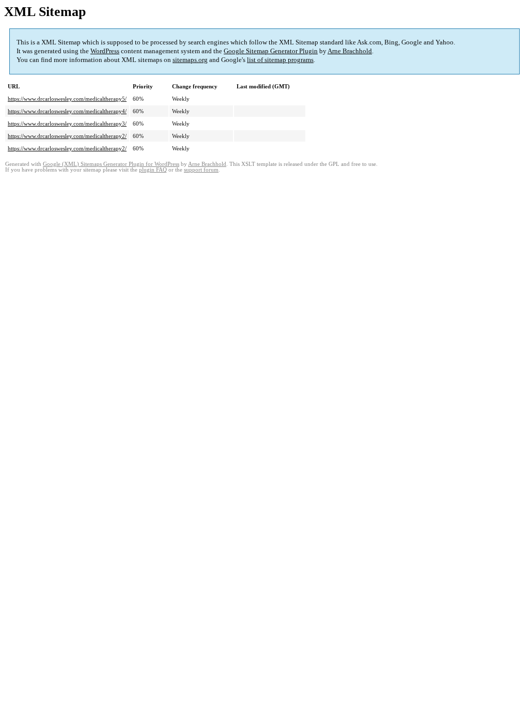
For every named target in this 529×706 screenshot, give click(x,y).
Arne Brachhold (350, 51)
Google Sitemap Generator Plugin (271, 51)
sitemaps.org (190, 60)
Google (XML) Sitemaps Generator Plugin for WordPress (111, 164)
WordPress (104, 51)
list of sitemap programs (280, 60)
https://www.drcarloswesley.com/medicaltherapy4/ (67, 111)
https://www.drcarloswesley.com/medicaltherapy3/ (67, 123)
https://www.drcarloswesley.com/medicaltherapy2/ (67, 136)
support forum (201, 170)
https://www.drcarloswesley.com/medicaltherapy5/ (67, 99)
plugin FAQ (153, 170)
